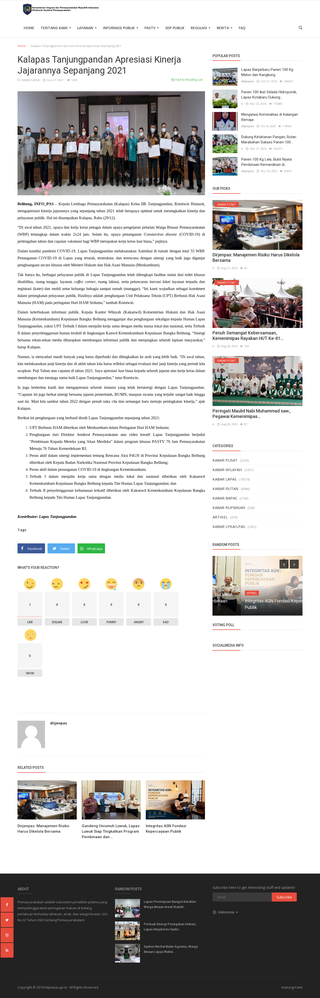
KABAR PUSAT (225, 460)
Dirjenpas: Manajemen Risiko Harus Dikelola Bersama (43, 829)
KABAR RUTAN (225, 488)
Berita (223, 27)
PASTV (150, 27)
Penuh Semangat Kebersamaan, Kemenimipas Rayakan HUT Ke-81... (248, 335)
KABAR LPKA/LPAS (228, 526)
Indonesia (226, 912)
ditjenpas (58, 723)
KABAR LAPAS (30, 80)
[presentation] (284, 564)
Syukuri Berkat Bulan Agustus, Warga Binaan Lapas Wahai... (171, 949)
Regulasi (199, 27)
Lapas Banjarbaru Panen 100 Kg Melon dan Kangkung (267, 72)
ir (242, 103)
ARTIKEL (220, 516)
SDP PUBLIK (174, 27)
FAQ (242, 27)
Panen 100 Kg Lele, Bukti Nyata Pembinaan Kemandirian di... (266, 162)
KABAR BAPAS (224, 498)
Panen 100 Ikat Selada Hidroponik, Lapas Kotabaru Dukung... (269, 95)
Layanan (85, 27)
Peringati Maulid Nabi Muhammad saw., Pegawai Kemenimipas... (251, 413)
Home (29, 27)
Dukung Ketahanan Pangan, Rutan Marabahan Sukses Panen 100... (268, 139)
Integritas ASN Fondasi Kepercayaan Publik (166, 829)
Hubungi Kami (292, 987)
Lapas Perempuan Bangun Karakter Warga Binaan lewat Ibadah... (170, 904)
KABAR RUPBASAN (228, 507)
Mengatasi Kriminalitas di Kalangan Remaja (269, 117)
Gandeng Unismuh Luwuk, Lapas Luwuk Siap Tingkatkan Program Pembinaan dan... (111, 831)
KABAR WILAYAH (227, 469)
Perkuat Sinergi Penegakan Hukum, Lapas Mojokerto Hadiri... (170, 926)
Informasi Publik (119, 27)
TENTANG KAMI (54, 27)
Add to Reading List (188, 80)
